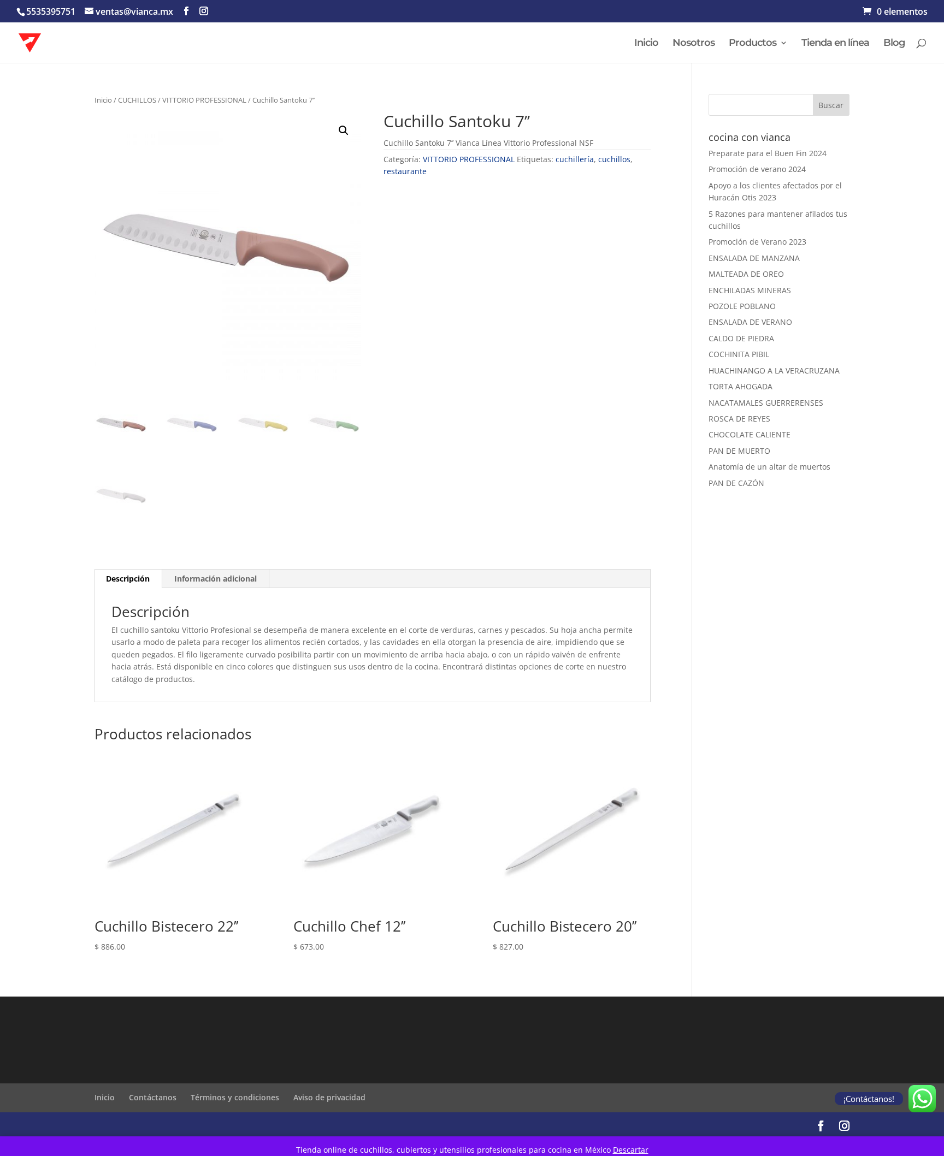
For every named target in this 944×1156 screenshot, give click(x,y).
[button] (343, 130)
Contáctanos (152, 1097)
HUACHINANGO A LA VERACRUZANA (774, 370)
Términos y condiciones (235, 1097)
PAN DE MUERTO (739, 451)
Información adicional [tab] (215, 578)
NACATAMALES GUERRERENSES (766, 403)
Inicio (646, 44)
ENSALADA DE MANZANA (754, 258)
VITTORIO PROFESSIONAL (204, 100)
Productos (752, 44)
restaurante (405, 171)
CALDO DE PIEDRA (741, 338)
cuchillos (614, 159)
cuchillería (575, 159)
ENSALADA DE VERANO (750, 322)
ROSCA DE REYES (739, 418)
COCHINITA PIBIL (739, 354)
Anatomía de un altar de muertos (769, 466)
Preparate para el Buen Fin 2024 (768, 153)
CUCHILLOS (137, 100)
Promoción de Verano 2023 (757, 241)
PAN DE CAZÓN (736, 483)
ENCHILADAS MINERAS (750, 290)
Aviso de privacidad (329, 1097)
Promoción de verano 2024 (757, 169)
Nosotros (693, 44)
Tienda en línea (835, 44)
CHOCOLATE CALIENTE (749, 434)
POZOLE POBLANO (742, 306)
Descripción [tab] (128, 578)
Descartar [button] (630, 1150)
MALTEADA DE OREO (746, 274)
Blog (894, 44)
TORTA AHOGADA (740, 386)
